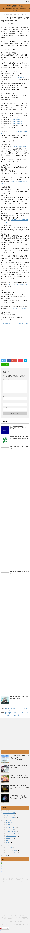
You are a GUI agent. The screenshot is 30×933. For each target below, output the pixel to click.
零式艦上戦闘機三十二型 (20, 123)
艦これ (15, 323)
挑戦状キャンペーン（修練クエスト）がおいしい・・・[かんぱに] (19, 787)
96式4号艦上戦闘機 (18, 77)
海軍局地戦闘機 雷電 (19, 147)
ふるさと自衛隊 (10, 829)
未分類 (5, 855)
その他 (5, 810)
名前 (4, 396)
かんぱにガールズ (10, 827)
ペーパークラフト (7, 323)
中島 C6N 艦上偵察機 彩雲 (18, 284)
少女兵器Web (9, 838)
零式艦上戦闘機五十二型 (20, 121)
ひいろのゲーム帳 (15, 6)
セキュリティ (9, 815)
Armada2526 (9, 848)
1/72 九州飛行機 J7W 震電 (17, 308)
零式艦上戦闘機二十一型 (20, 119)
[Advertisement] (15, 341)
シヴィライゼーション (12, 850)
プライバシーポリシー (15, 921)
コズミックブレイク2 (11, 831)
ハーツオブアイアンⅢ (12, 852)
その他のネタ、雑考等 (9, 813)
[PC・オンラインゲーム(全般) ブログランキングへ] (15, 928)
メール (5, 401)
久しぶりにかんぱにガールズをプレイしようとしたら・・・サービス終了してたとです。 (19, 757)
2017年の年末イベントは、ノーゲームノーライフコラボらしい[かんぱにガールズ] (19, 797)
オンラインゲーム (8, 820)
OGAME (8, 825)
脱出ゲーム (9, 840)
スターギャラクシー (11, 836)
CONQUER (9, 822)
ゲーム (5, 845)
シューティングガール (12, 833)
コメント (6, 379)
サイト (5, 407)
